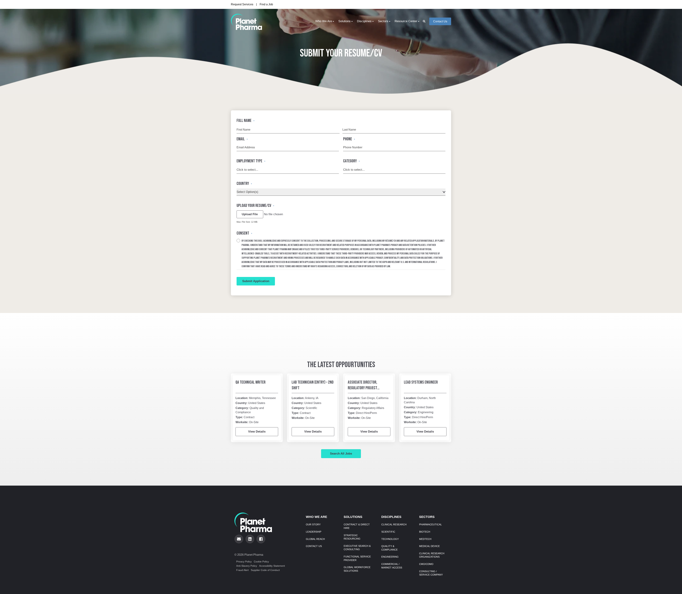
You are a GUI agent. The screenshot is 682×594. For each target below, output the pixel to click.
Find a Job (266, 4)
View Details (257, 431)
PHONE (349, 139)
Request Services (242, 4)
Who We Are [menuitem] (323, 21)
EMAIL (242, 139)
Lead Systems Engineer (421, 382)
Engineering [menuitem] (390, 556)
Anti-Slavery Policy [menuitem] (246, 565)
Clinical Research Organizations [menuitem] (431, 555)
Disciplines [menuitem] (364, 21)
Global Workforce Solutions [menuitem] (357, 569)
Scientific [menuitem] (388, 531)
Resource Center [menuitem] (406, 21)
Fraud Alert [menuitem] (242, 570)
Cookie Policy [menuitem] (261, 561)
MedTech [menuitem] (425, 539)
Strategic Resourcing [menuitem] (352, 537)
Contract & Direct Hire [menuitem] (357, 526)
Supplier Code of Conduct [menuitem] (265, 570)
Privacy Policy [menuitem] (244, 561)
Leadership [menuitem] (313, 531)
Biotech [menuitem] (424, 531)
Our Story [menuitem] (313, 524)
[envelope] (238, 539)
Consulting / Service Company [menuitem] (431, 573)
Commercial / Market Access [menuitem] (391, 566)
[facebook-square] (260, 539)
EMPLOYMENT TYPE (251, 161)
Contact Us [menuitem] (314, 546)
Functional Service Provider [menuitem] (357, 558)
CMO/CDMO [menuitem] (426, 564)
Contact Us (440, 21)
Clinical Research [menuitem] (394, 524)
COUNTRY (244, 183)
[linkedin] (249, 539)
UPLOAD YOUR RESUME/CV (255, 205)
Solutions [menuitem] (344, 21)
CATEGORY (351, 161)
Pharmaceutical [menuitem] (430, 524)
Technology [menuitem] (390, 539)
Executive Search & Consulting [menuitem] (357, 547)
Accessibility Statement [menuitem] (272, 565)
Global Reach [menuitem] (315, 539)
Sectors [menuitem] (383, 21)
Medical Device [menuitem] (429, 546)
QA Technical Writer (251, 382)
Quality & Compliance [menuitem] (389, 548)
